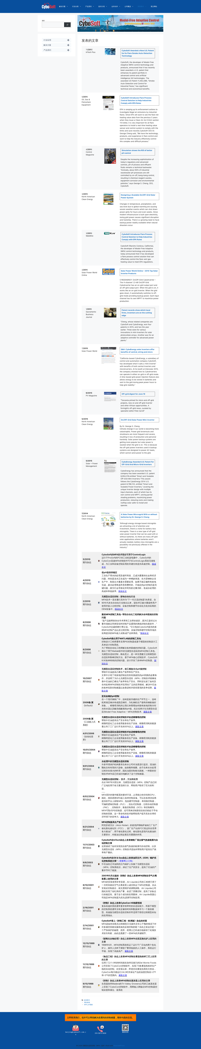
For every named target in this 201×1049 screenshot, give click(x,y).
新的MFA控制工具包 (111, 614)
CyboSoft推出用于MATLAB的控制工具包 (121, 638)
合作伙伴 (114, 6)
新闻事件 (141, 6)
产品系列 (88, 6)
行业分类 (75, 6)
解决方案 (62, 6)
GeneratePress (119, 1046)
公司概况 (128, 6)
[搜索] (67, 24)
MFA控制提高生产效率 (112, 822)
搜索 (43, 20)
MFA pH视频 (88, 1004)
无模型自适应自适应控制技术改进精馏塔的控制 (124, 717)
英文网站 (154, 6)
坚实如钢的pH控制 (110, 696)
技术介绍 (101, 6)
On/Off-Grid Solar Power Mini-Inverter (137, 420)
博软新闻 (87, 1002)
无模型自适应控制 (110, 779)
